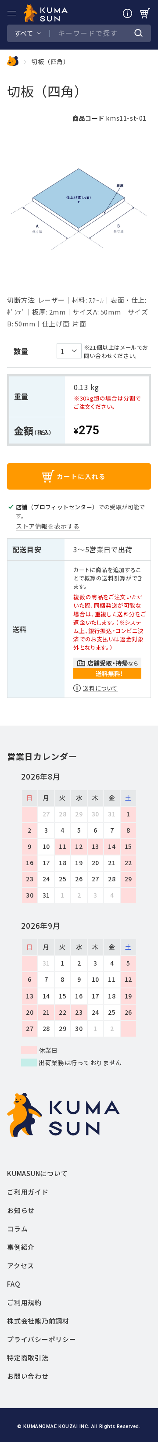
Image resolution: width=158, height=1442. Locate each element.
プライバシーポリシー (41, 1339)
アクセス (20, 1265)
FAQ (13, 1283)
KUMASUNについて (37, 1173)
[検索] (138, 34)
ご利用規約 (24, 1302)
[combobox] (96, 33)
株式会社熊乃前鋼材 (38, 1320)
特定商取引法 (28, 1357)
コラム (17, 1228)
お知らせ (21, 1210)
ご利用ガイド (28, 1191)
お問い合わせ (28, 1376)
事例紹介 (21, 1247)
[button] (12, 13)
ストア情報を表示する (48, 526)
